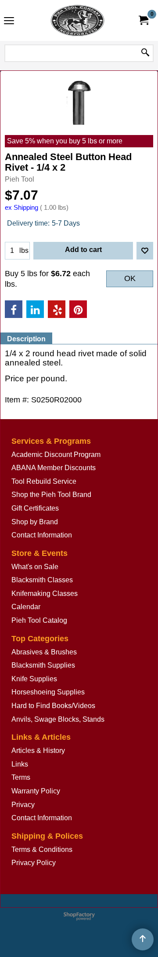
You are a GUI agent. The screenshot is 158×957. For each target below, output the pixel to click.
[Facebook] (13, 309)
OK (130, 278)
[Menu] (9, 21)
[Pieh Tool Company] (77, 20)
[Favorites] (144, 250)
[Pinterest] (78, 309)
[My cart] (143, 20)
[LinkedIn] (35, 309)
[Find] (145, 53)
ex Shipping (21, 207)
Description (26, 339)
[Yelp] (56, 309)
